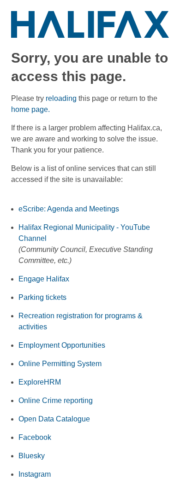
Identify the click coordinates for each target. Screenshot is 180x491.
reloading (61, 98)
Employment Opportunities (61, 345)
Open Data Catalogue (54, 419)
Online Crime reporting (55, 400)
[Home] (90, 24)
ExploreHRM (39, 382)
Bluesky (31, 456)
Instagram (34, 474)
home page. (30, 109)
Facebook (34, 437)
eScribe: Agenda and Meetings (68, 209)
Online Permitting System (60, 364)
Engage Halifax (43, 279)
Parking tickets (42, 297)
